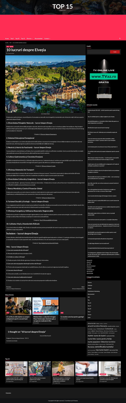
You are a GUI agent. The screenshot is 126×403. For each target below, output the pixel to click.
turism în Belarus (91, 354)
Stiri (89, 297)
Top (7, 46)
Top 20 (89, 308)
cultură (89, 331)
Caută (89, 46)
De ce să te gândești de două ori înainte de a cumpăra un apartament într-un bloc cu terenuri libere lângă (102, 190)
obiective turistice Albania (93, 344)
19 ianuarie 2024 (11, 53)
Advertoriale (90, 273)
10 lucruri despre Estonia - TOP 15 (20, 338)
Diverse (29, 38)
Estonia (115, 331)
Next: (78, 287)
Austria (117, 326)
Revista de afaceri (91, 266)
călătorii (93, 331)
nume (90, 335)
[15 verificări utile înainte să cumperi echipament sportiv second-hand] (18, 306)
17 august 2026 (34, 381)
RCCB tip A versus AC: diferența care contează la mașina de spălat (102, 133)
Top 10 (17, 38)
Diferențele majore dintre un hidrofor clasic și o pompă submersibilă (101, 214)
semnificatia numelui (104, 347)
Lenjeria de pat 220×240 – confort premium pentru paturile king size (103, 111)
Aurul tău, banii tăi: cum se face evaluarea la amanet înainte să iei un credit (103, 184)
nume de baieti (100, 335)
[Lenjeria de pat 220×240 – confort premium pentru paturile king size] (16, 368)
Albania (97, 323)
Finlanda (89, 333)
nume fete (92, 339)
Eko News (111, 331)
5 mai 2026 (37, 322)
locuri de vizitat (104, 333)
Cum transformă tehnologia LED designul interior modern (102, 196)
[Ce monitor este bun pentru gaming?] (73, 306)
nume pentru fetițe (104, 339)
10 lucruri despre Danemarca (48, 134)
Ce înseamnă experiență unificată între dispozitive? (100, 238)
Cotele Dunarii (90, 269)
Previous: (13, 287)
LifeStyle (90, 285)
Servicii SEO (90, 271)
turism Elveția (100, 352)
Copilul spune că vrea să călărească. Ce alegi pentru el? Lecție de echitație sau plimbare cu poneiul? (103, 164)
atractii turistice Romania (97, 326)
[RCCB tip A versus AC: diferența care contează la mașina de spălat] (110, 368)
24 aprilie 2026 (65, 318)
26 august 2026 (10, 381)
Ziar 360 (89, 264)
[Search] (120, 38)
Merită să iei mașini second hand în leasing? (98, 127)
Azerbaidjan (90, 329)
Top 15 (23, 38)
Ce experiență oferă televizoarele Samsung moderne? (101, 248)
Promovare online (102, 344)
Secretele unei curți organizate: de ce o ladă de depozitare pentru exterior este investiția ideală (104, 207)
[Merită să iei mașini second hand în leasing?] (86, 368)
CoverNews (68, 400)
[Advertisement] (63, 25)
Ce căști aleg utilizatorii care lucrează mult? (98, 243)
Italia (99, 333)
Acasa (7, 38)
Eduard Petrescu (99, 331)
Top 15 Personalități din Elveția (48, 220)
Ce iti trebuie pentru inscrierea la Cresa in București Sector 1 (103, 146)
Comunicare (100, 329)
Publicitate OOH (110, 344)
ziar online (96, 354)
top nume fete (113, 350)
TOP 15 (62, 6)
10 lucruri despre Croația (48, 166)
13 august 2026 (57, 382)
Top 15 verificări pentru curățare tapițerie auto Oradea (101, 116)
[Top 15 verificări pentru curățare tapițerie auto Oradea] (40, 368)
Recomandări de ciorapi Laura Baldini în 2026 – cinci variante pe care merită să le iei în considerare (103, 177)
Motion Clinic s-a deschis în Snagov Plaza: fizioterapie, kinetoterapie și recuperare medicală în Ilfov (44, 319)
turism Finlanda (107, 352)
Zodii (89, 317)
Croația (115, 329)
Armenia (105, 323)
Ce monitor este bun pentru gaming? (72, 317)
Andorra (101, 323)
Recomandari (39, 38)
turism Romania (114, 352)
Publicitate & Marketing (94, 291)
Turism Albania (94, 352)
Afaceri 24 (89, 262)
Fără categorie (94, 333)
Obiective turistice (108, 342)
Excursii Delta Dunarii (45, 335)
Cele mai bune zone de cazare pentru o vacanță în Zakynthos (103, 219)
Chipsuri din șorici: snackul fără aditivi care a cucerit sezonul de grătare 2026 (103, 201)
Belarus (94, 329)
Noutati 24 (89, 260)
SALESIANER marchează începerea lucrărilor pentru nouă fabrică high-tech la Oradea (102, 233)
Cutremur (89, 267)
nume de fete (110, 336)
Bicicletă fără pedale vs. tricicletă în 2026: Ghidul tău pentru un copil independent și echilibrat (103, 122)
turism (89, 352)
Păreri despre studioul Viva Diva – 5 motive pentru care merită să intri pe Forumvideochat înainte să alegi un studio (103, 158)
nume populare (94, 342)
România (91, 347)
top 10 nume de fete (91, 350)
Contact (46, 38)
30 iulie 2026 (10, 320)
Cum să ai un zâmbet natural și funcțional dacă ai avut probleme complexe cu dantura (103, 171)
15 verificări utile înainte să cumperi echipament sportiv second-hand (103, 152)
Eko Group (106, 331)
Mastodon (8, 393)
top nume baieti (102, 350)
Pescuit (89, 288)
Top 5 (12, 38)
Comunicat (109, 329)
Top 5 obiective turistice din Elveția (48, 243)
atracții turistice (111, 326)
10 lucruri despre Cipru (48, 198)
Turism (89, 314)
